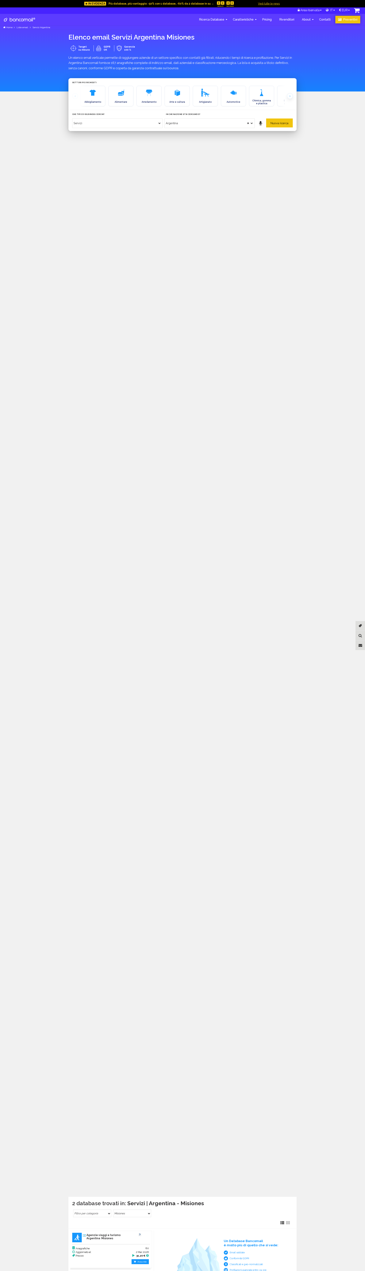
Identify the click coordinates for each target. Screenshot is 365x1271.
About (306, 19)
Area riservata (310, 10)
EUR (344, 10)
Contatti (325, 19)
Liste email (22, 27)
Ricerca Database (211, 19)
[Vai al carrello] (357, 11)
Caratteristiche (243, 19)
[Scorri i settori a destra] (290, 96)
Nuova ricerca (279, 123)
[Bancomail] (20, 22)
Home (9, 27)
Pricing (267, 19)
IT (330, 10)
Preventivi (349, 19)
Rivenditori (286, 19)
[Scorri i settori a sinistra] (75, 96)
